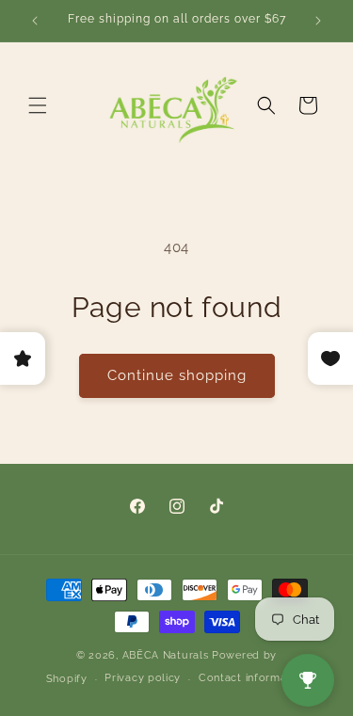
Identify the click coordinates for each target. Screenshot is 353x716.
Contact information (253, 678)
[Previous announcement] (35, 20)
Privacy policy (142, 678)
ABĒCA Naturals (167, 655)
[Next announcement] (318, 20)
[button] (37, 105)
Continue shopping (177, 375)
